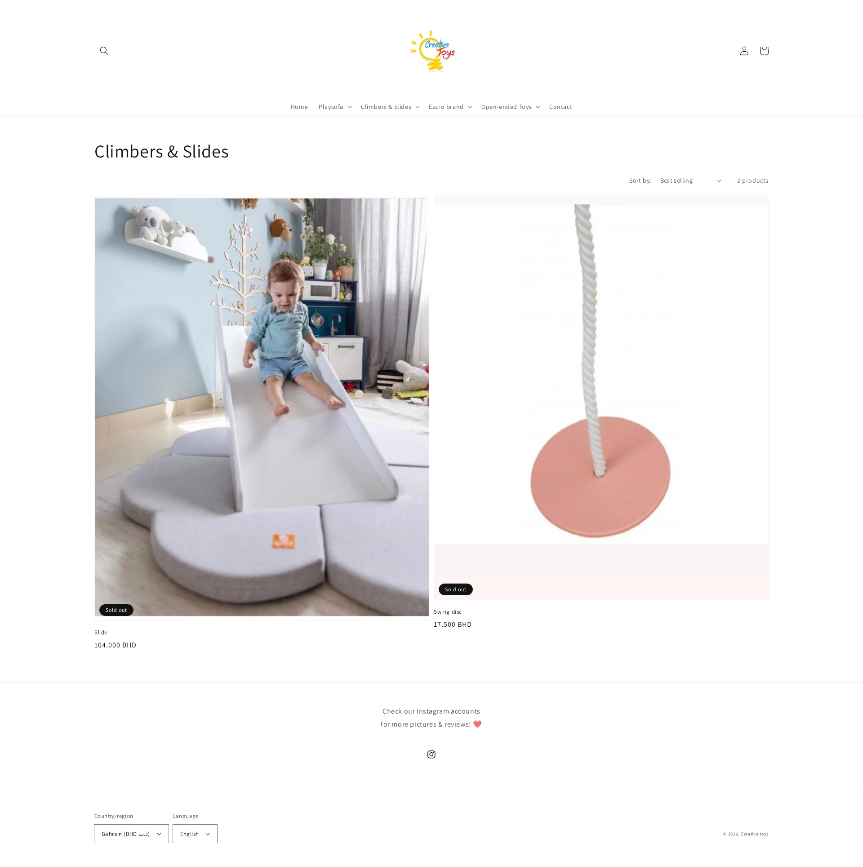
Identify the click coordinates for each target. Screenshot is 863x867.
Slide (100, 632)
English (189, 834)
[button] (104, 51)
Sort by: (640, 180)
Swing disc (448, 611)
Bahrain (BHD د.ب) (126, 834)
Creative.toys (755, 834)
